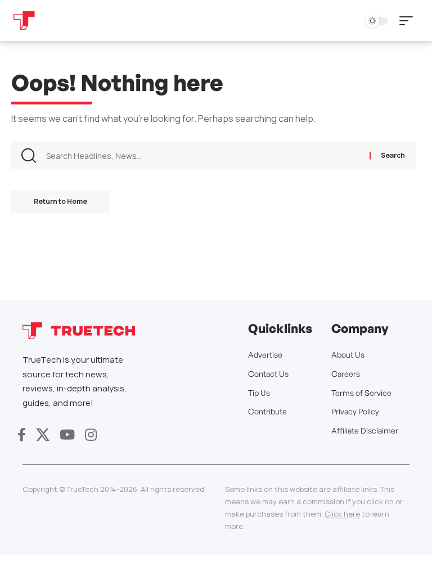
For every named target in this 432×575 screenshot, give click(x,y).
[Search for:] (204, 156)
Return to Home (60, 201)
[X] (42, 434)
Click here (342, 514)
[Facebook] (22, 434)
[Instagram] (91, 434)
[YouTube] (67, 434)
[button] (408, 20)
